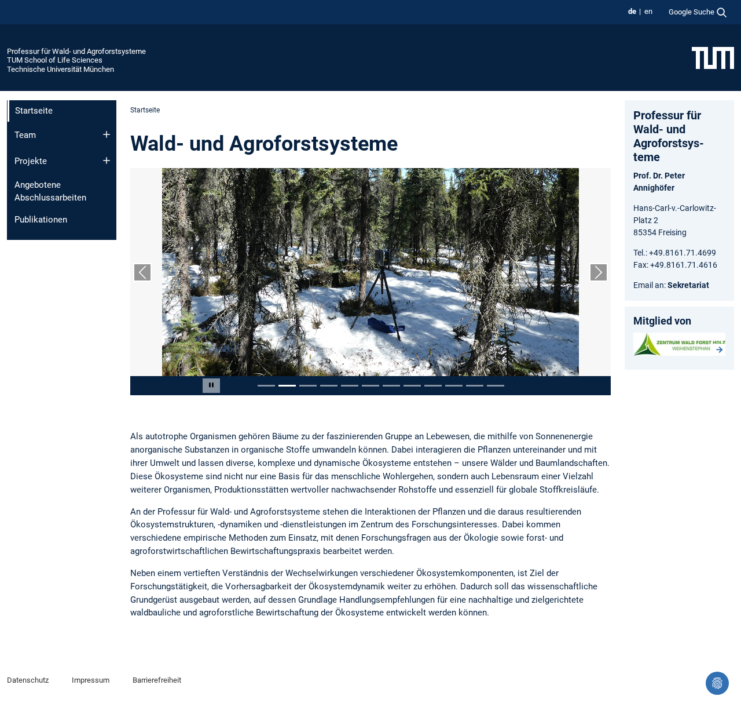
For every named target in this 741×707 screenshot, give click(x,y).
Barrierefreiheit (157, 680)
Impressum (90, 680)
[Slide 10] (454, 385)
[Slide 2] (287, 385)
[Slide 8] (412, 385)
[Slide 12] (495, 385)
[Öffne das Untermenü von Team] (106, 134)
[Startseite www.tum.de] (713, 57)
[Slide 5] (349, 385)
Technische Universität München (60, 69)
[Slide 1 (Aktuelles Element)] (266, 385)
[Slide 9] (433, 385)
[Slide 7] (391, 385)
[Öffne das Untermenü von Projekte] (106, 160)
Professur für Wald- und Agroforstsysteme (76, 51)
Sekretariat (688, 285)
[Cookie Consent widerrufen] (717, 683)
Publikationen (40, 219)
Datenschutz (28, 680)
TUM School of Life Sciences (54, 60)
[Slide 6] (370, 385)
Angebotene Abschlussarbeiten (50, 191)
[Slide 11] (474, 385)
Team (25, 135)
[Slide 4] (329, 385)
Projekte (30, 161)
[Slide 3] (308, 385)
